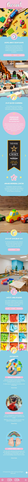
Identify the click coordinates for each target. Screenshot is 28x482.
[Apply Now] (17, 480)
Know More (14, 387)
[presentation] (2, 155)
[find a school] (9, 480)
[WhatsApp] (2, 480)
